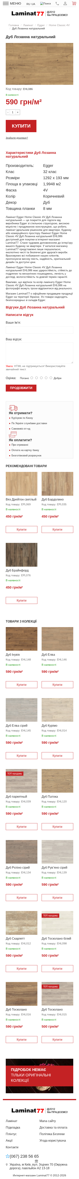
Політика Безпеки (52, 1134)
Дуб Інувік (13, 654)
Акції (9, 1140)
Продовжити (21, 388)
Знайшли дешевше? (17, 138)
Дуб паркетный (16, 796)
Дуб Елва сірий (16, 725)
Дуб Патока (50, 796)
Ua (33, 4)
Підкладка (13, 1127)
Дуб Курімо (49, 725)
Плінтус (11, 1134)
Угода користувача (53, 1140)
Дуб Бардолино (53, 499)
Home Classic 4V (59, 25)
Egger (41, 25)
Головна (14, 25)
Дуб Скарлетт (15, 938)
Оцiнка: (11, 378)
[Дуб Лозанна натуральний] (39, 64)
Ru (28, 4)
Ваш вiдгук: (14, 339)
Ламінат (28, 25)
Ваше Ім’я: (13, 322)
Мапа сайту (48, 1121)
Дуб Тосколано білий (56, 938)
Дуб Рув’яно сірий (54, 867)
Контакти (12, 1147)
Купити (21, 126)
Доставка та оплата (53, 1127)
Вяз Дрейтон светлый (21, 499)
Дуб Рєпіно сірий (18, 867)
